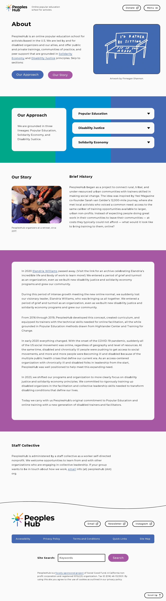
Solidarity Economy (93, 142)
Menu (150, 8)
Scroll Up (152, 595)
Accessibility (23, 539)
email (72, 469)
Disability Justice (43, 58)
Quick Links (120, 539)
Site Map (145, 539)
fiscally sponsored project (69, 573)
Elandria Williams (45, 271)
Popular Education (92, 113)
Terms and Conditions (86, 539)
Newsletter (115, 523)
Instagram (142, 523)
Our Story (60, 75)
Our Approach (27, 74)
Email (91, 523)
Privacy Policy (51, 539)
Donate (130, 8)
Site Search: (46, 557)
